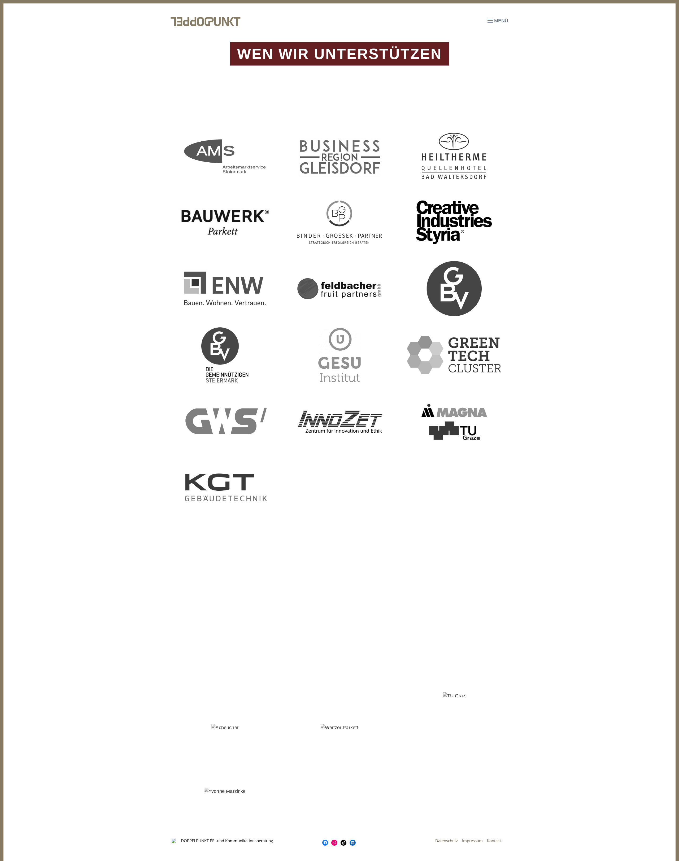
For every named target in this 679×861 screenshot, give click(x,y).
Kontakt (494, 840)
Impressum (474, 840)
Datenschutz (446, 840)
